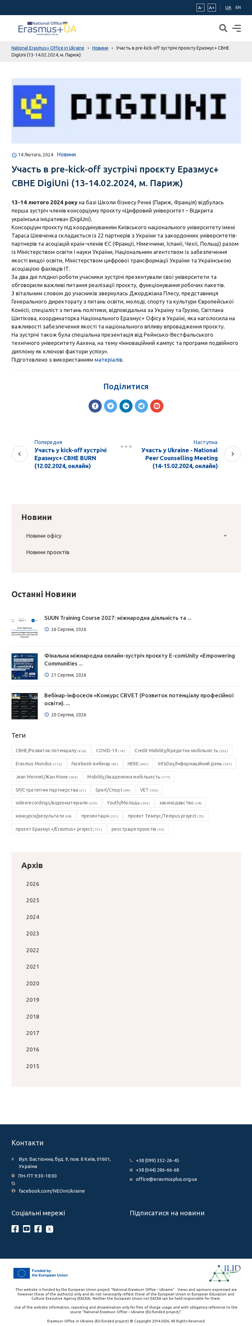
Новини (66, 154)
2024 (32, 917)
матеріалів (108, 359)
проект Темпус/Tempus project (166, 816)
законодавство (180, 802)
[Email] (156, 406)
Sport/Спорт (113, 790)
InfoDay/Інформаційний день (195, 763)
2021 (32, 966)
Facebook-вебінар (95, 763)
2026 (32, 884)
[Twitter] (110, 406)
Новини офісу (43, 535)
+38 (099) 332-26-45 (157, 1160)
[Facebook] (95, 406)
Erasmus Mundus (39, 763)
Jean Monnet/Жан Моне (47, 776)
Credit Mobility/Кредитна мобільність (181, 750)
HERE (138, 763)
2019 (32, 1000)
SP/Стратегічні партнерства (51, 790)
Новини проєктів (47, 552)
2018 (32, 1016)
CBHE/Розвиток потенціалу (51, 750)
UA (228, 7)
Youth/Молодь (128, 802)
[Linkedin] (126, 406)
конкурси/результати (44, 816)
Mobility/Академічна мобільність (128, 776)
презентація (99, 816)
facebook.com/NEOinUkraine (52, 1191)
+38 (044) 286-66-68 (157, 1170)
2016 (32, 1049)
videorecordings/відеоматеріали (57, 802)
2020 (32, 983)
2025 (32, 900)
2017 (32, 1033)
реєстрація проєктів (138, 829)
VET (149, 790)
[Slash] (126, 446)
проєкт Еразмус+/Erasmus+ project (59, 829)
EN (238, 7)
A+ (212, 7)
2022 (32, 950)
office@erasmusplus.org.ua (166, 1179)
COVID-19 (110, 750)
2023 (32, 933)
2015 (32, 1066)
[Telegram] (141, 406)
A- (200, 7)
